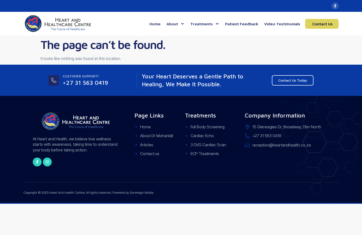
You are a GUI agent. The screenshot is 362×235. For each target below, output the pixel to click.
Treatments (201, 24)
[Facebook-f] (335, 5)
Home (155, 24)
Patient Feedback (241, 24)
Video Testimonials (282, 24)
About (172, 24)
